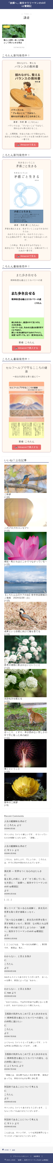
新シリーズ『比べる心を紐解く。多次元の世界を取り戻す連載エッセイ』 (25, 910)
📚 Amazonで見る (26, 144)
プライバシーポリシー (21, 1156)
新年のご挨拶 (11, 802)
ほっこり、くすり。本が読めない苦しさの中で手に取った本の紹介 (25, 733)
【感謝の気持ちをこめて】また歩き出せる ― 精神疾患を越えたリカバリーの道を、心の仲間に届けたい (26, 1017)
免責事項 (37, 1156)
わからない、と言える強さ (17, 956)
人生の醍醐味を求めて (15, 821)
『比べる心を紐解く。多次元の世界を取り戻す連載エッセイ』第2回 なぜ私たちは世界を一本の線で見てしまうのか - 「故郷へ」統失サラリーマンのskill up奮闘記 (26, 925)
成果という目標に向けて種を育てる (22, 631)
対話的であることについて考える (21, 1086)
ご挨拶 (7, 494)
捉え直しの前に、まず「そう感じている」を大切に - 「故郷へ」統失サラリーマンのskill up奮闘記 (25, 883)
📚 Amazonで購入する (26, 348)
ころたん (8, 964)
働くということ (12, 769)
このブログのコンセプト (16, 528)
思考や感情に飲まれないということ (22, 665)
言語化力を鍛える (13, 698)
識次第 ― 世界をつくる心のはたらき (23, 871)
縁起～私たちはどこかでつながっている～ (25, 561)
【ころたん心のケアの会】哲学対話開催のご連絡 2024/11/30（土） (25, 596)
